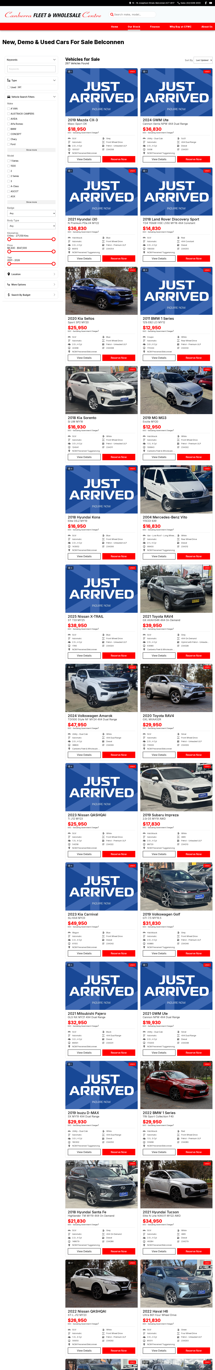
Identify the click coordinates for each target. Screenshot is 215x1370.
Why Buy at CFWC (181, 26)
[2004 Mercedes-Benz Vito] (176, 489)
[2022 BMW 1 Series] (176, 1085)
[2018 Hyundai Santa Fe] (101, 1184)
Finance (155, 26)
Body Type (13, 220)
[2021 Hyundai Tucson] (176, 1184)
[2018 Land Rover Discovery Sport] (176, 192)
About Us (206, 26)
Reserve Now (119, 159)
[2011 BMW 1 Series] (176, 291)
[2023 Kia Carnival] (101, 886)
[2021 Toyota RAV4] (176, 589)
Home (114, 26)
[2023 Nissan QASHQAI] (101, 787)
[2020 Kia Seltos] (101, 291)
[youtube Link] (211, 3)
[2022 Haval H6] (176, 1284)
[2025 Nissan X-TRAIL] (101, 589)
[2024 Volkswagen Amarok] (101, 688)
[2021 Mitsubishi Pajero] (101, 986)
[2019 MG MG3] (176, 390)
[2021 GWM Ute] (176, 986)
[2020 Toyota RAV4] (176, 688)
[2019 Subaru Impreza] (176, 787)
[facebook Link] (206, 3)
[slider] (9, 239)
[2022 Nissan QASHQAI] (101, 1284)
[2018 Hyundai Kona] (101, 489)
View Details (84, 159)
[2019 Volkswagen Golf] (176, 886)
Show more (31, 150)
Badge (10, 207)
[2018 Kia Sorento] (101, 390)
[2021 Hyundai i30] (101, 192)
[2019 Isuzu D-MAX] (101, 1085)
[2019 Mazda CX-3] (101, 92)
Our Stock (134, 26)
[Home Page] (53, 14)
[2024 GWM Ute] (176, 92)
